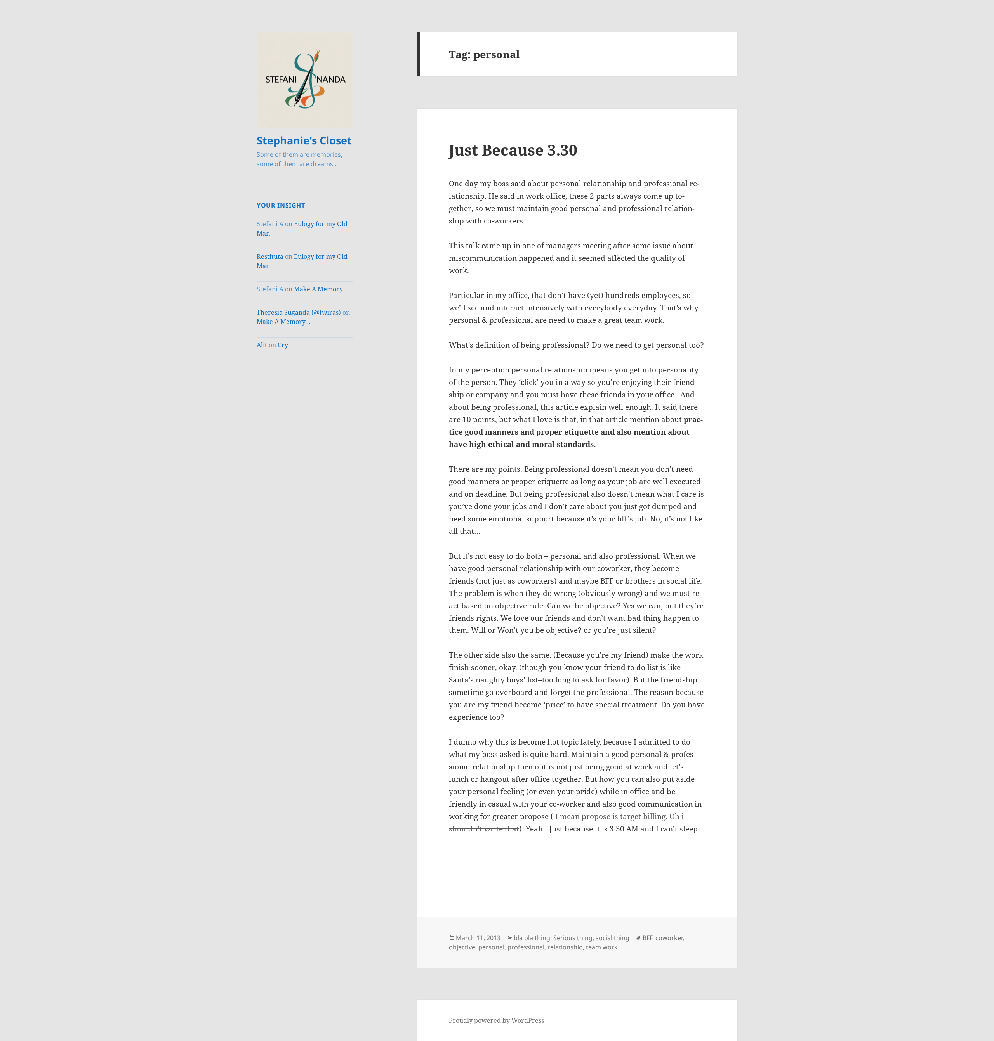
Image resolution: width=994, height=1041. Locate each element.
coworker (669, 938)
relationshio (565, 947)
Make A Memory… (321, 289)
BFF (647, 938)
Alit (262, 345)
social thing (612, 938)
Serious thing (573, 938)
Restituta (270, 256)
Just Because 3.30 (513, 149)
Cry (283, 345)
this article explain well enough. (596, 407)
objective (462, 947)
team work (602, 947)
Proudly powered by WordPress (496, 1020)
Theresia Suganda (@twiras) (299, 312)
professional (525, 947)
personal (491, 947)
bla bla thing (532, 938)
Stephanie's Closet (304, 140)
